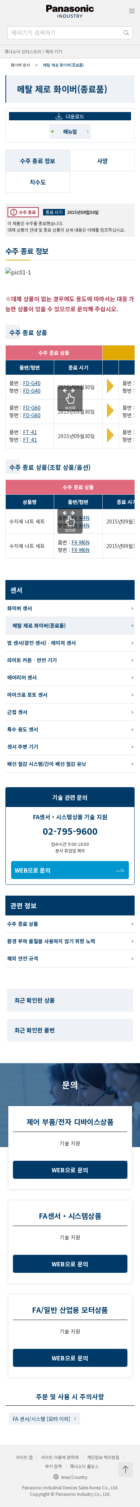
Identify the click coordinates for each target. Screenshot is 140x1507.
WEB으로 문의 (33, 870)
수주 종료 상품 (22, 923)
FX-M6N (80, 542)
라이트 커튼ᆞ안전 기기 (32, 660)
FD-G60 (32, 407)
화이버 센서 (20, 65)
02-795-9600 (70, 830)
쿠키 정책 (53, 1466)
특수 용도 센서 (22, 729)
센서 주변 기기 (22, 746)
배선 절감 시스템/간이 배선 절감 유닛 (46, 763)
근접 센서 (17, 711)
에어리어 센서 (22, 677)
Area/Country (74, 1477)
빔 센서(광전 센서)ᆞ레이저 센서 (41, 642)
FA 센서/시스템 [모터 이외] (41, 1418)
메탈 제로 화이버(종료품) (39, 625)
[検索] (126, 33)
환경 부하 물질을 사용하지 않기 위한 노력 (51, 941)
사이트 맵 (24, 1457)
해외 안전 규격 (22, 958)
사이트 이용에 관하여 (60, 1457)
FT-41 (30, 432)
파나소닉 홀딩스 (84, 1466)
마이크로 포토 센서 (27, 694)
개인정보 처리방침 (103, 1457)
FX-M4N (80, 517)
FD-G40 (32, 383)
